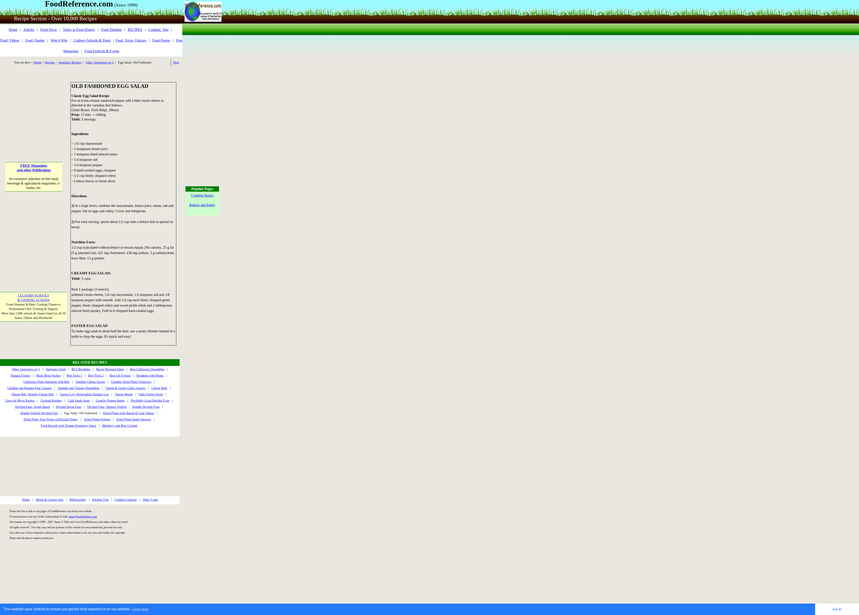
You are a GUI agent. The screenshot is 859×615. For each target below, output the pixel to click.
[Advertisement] (34, 110)
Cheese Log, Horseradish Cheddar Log (84, 394)
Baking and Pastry (202, 205)
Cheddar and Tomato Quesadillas (78, 388)
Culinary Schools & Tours (92, 40)
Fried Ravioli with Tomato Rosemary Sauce (68, 425)
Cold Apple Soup (79, 400)
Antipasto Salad (56, 369)
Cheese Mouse (124, 394)
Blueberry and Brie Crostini (119, 425)
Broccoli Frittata (120, 375)
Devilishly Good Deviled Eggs (150, 400)
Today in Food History (79, 30)
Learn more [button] (140, 609)
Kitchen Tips (100, 499)
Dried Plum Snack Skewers (133, 419)
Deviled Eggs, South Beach (32, 407)
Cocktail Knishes (51, 400)
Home (13, 30)
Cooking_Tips (158, 30)
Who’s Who (59, 40)
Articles (28, 30)
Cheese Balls (159, 388)
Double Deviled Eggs (145, 407)
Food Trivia (48, 30)
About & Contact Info (50, 499)
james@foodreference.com (83, 516)
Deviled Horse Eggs (68, 407)
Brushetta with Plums (150, 375)
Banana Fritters (20, 375)
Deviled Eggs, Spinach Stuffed (106, 407)
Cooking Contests (126, 499)
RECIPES (135, 30)
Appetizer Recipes (69, 62)
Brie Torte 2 (96, 375)
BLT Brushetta (81, 369)
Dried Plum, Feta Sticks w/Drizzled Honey (51, 419)
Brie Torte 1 (74, 375)
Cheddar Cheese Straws (90, 382)
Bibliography (78, 499)
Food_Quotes (35, 40)
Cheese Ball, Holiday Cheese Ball (32, 394)
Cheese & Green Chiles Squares (125, 388)
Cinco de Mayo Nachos (19, 400)
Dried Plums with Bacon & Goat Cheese (128, 413)
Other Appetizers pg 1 (100, 62)
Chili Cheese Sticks (151, 394)
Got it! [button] (837, 609)
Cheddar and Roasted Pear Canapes (29, 388)
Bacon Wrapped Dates (110, 369)
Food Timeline (111, 30)
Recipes (50, 62)
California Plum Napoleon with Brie (46, 382)
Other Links (150, 499)
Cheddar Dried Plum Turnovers (131, 382)
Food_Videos (9, 40)
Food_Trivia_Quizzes (131, 40)
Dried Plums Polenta (97, 419)
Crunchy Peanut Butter (110, 400)
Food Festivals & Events (102, 51)
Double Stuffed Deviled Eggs (39, 413)
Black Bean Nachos (48, 375)
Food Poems (161, 40)
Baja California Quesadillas (147, 369)
